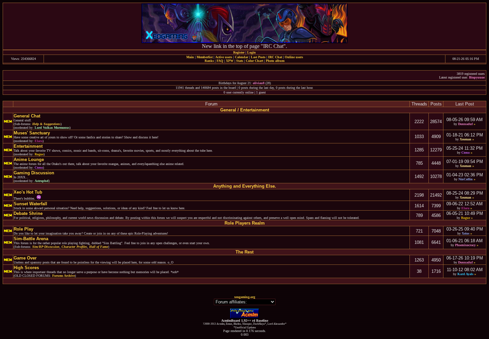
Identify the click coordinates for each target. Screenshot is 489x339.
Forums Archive (63, 275)
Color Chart (254, 61)
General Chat (27, 115)
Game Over (25, 257)
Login (251, 52)
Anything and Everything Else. (244, 186)
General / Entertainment (244, 109)
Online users (294, 57)
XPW (230, 61)
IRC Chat (275, 57)
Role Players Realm (245, 223)
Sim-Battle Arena (31, 238)
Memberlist (205, 57)
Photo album (275, 61)
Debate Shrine (28, 213)
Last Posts (258, 57)
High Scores (26, 267)
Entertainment (28, 146)
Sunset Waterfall (30, 203)
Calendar (241, 57)
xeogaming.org (244, 297)
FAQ (220, 61)
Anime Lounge (29, 159)
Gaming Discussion (34, 172)
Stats (239, 61)
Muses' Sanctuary (32, 132)
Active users (223, 57)
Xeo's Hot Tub (28, 192)
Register (238, 52)
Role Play (23, 229)
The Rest (244, 252)
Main (190, 57)
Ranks (209, 61)
